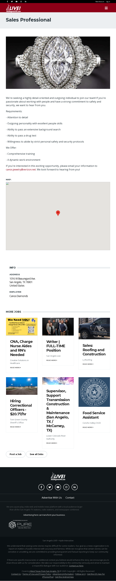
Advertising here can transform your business (44, 515)
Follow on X (80, 574)
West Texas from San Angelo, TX (44, 571)
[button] (58, 213)
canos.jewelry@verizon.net (21, 169)
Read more (15, 367)
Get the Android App (64, 577)
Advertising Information (63, 574)
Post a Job (16, 454)
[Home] (10, 8)
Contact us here (76, 565)
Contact (70, 497)
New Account (99, 2)
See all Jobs (36, 454)
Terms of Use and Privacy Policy (37, 574)
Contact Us (16, 574)
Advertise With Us (52, 497)
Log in (108, 2)
